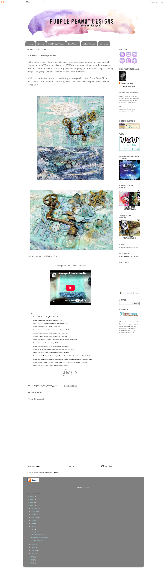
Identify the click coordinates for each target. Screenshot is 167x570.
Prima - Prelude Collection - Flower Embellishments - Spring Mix (50, 346)
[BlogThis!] (68, 386)
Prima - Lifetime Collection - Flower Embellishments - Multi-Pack (51, 352)
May (33, 529)
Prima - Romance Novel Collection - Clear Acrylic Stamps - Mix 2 (51, 330)
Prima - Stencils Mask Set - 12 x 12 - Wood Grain (46, 326)
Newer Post (34, 466)
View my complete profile (127, 86)
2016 (31, 499)
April (33, 544)
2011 (31, 563)
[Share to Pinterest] (75, 386)
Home (30, 43)
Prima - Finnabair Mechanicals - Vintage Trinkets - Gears (48, 343)
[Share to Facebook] (72, 386)
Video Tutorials (89, 43)
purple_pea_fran (127, 83)
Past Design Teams (56, 43)
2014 (31, 505)
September (34, 517)
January (34, 553)
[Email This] (65, 386)
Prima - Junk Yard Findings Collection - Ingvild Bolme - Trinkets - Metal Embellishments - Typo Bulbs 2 (61, 356)
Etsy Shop (104, 43)
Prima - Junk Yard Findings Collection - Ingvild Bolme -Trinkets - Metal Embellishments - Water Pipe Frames (62, 359)
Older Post (107, 466)
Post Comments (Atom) (49, 472)
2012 (31, 560)
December (34, 508)
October (34, 514)
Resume (40, 43)
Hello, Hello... (35, 532)
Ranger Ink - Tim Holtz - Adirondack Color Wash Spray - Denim (50, 323)
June (33, 526)
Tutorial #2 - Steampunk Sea (39, 538)
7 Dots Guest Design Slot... (39, 535)
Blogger (87, 487)
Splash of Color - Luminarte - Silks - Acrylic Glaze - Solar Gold (50, 336)
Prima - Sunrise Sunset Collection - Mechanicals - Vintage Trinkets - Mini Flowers (55, 339)
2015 (31, 502)
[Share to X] (70, 386)
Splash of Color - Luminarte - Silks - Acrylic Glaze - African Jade (50, 333)
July (32, 523)
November (34, 511)
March (33, 547)
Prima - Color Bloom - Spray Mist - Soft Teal (45, 317)
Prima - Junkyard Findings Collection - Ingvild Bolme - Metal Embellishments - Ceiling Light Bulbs (60, 362)
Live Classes (73, 43)
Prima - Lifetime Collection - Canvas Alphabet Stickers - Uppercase (51, 366)
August (33, 520)
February (34, 550)
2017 (31, 496)
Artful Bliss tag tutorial (38, 540)
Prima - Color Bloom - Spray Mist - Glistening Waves (47, 320)
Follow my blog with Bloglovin (129, 256)
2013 (31, 557)
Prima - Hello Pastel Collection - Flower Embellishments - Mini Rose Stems (53, 349)
